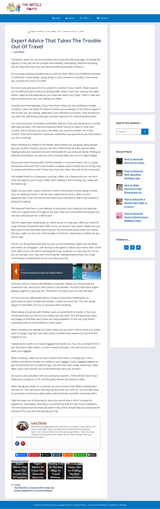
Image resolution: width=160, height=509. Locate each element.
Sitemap (123, 505)
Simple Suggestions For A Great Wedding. (33, 490)
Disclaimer (113, 505)
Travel (17, 484)
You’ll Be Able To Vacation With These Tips (34, 487)
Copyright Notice (64, 505)
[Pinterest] (23, 443)
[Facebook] (17, 443)
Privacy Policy (80, 505)
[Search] (144, 132)
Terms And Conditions (97, 505)
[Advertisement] (109, 6)
